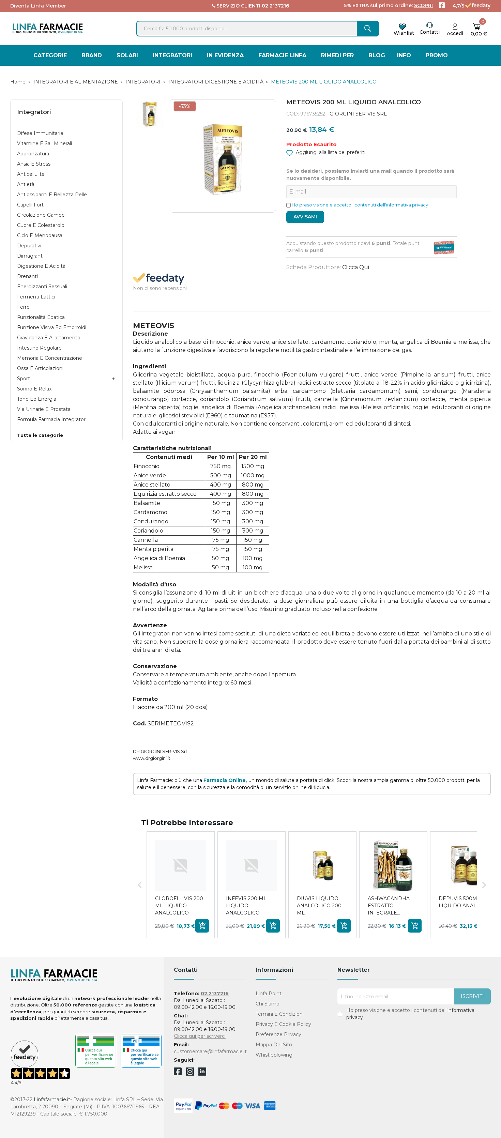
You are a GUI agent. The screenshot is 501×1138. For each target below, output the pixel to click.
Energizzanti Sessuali (42, 286)
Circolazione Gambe (41, 215)
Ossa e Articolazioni (40, 368)
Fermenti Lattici (36, 297)
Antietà (25, 184)
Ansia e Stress (33, 164)
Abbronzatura (33, 154)
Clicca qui (355, 267)
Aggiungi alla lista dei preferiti (329, 152)
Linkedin (202, 1073)
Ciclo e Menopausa (39, 235)
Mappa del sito (274, 1045)
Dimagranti (30, 256)
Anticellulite (31, 174)
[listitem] (181, 884)
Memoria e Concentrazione (49, 358)
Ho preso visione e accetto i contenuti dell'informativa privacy (360, 204)
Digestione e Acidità (41, 266)
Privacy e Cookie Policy (283, 1024)
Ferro (23, 307)
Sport (23, 378)
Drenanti (27, 276)
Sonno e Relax (34, 389)
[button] (140, 885)
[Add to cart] (202, 926)
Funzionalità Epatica (41, 317)
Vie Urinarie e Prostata (44, 409)
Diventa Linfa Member (38, 6)
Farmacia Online (224, 780)
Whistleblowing (274, 1055)
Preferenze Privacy (278, 1034)
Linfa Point (269, 993)
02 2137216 (275, 6)
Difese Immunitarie (40, 133)
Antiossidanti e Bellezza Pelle (52, 194)
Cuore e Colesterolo (40, 225)
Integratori (34, 112)
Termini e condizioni (280, 1014)
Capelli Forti (31, 205)
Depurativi (29, 246)
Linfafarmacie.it (52, 1099)
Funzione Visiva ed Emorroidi (51, 327)
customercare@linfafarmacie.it (210, 1051)
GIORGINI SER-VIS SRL (358, 114)
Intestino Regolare (39, 348)
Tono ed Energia (36, 399)
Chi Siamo (267, 1004)
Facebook (178, 1072)
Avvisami (305, 217)
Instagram (190, 1073)
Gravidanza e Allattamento (48, 338)
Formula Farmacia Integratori (52, 419)
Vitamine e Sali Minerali (44, 143)
